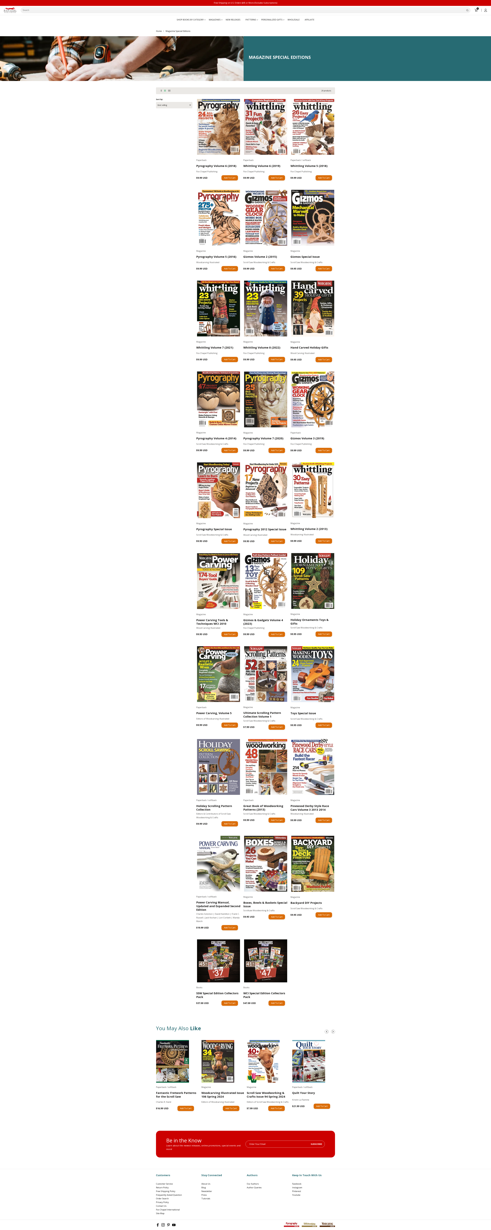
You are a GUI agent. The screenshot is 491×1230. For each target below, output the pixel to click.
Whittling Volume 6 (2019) (261, 166)
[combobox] (245, 10)
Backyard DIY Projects (306, 903)
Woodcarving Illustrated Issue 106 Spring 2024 (222, 1094)
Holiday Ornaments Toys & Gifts (310, 621)
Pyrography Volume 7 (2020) (263, 438)
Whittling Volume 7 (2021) (214, 347)
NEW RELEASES (233, 19)
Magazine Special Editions (178, 31)
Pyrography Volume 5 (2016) (216, 257)
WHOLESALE (294, 19)
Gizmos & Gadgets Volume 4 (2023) (263, 621)
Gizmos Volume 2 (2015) (260, 257)
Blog (203, 1187)
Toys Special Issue (303, 713)
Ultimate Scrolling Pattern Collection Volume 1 (262, 714)
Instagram (297, 1187)
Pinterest (296, 1191)
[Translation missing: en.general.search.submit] (467, 10)
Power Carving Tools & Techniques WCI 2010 (212, 621)
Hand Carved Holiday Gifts (309, 347)
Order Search (162, 1198)
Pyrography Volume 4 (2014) (216, 438)
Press (204, 1195)
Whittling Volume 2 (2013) (309, 529)
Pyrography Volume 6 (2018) (216, 166)
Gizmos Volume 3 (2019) (307, 438)
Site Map (160, 1213)
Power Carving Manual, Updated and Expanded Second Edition (218, 905)
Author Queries (254, 1187)
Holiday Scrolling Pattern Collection (214, 807)
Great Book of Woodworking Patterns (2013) (263, 807)
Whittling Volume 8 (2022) (261, 347)
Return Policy (162, 1187)
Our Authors (253, 1183)
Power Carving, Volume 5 (214, 713)
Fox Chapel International (168, 1209)
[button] (190, 20)
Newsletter (206, 1191)
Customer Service (164, 1183)
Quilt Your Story (303, 1093)
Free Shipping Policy (165, 1191)
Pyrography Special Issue (214, 529)
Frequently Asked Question (169, 1195)
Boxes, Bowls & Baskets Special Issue (265, 904)
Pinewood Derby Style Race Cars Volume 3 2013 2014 (310, 807)
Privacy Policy (162, 1202)
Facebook (296, 1183)
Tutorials (205, 1198)
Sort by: (159, 99)
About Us (205, 1183)
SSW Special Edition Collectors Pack (217, 995)
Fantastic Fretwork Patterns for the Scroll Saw (176, 1094)
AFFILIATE (309, 19)
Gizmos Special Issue (305, 257)
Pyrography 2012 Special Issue (264, 529)
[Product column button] (161, 91)
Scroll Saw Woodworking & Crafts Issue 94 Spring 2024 (266, 1094)
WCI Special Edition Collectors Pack (264, 995)
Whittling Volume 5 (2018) (309, 166)
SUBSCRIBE (316, 1144)
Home (159, 31)
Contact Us (161, 1206)
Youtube (296, 1195)
